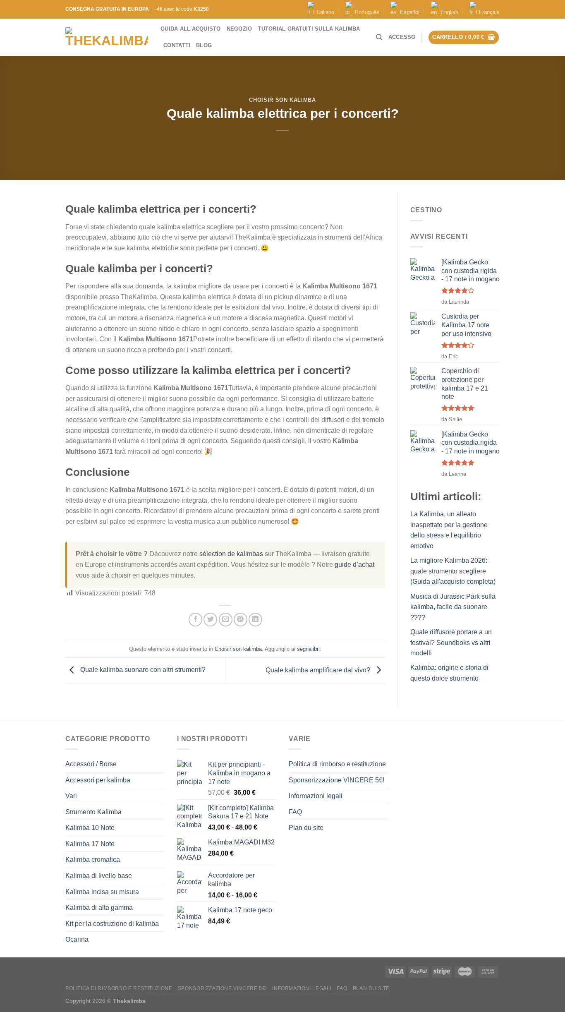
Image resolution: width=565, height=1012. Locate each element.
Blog (204, 45)
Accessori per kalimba (97, 780)
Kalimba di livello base (98, 875)
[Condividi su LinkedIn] (255, 619)
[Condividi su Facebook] (195, 619)
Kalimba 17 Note (90, 843)
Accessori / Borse (91, 763)
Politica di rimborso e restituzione (337, 763)
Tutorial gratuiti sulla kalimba (309, 29)
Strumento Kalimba (93, 811)
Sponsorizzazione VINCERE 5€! (336, 780)
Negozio (239, 29)
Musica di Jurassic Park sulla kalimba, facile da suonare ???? (453, 607)
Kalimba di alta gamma (99, 907)
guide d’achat (354, 564)
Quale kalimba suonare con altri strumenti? (142, 670)
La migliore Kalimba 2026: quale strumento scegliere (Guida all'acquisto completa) (453, 571)
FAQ (295, 811)
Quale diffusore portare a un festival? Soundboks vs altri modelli (451, 642)
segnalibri (308, 649)
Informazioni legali (315, 795)
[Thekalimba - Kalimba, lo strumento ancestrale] (106, 37)
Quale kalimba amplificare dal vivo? (319, 670)
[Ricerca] (379, 37)
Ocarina (77, 939)
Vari (71, 795)
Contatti (176, 45)
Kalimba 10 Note (90, 827)
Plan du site (306, 827)
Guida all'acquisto (190, 29)
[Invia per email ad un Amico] (225, 619)
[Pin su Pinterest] (240, 619)
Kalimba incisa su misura (102, 891)
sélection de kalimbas (231, 553)
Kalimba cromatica (92, 859)
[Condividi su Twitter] (210, 619)
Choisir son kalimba (282, 100)
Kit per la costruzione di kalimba (112, 923)
